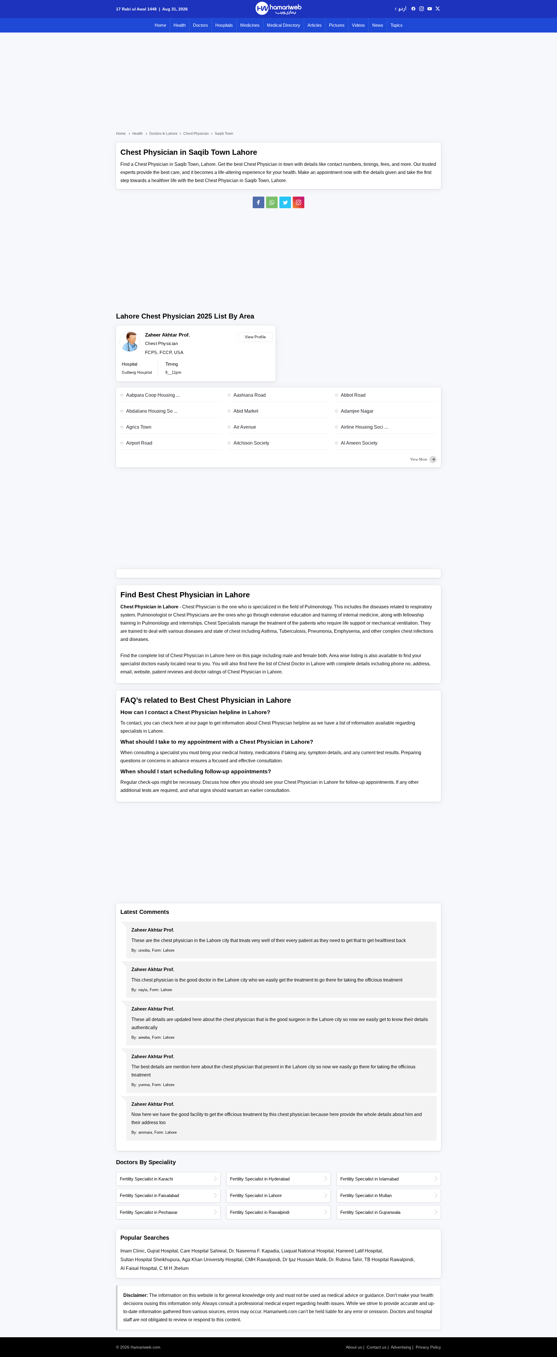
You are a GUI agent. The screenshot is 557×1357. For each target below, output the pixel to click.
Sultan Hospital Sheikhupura (150, 1259)
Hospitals (224, 25)
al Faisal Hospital (138, 1268)
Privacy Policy (428, 1347)
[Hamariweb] (278, 9)
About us (354, 1347)
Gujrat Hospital (162, 1250)
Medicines (250, 25)
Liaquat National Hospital (307, 1250)
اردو (402, 9)
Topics (396, 25)
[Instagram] (421, 9)
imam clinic (132, 1250)
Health (179, 25)
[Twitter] (285, 202)
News (377, 25)
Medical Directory (283, 25)
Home (160, 25)
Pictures (337, 25)
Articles (315, 25)
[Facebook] (258, 202)
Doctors (200, 25)
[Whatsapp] (272, 202)
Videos (358, 25)
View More (419, 459)
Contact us (376, 1347)
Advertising (401, 1347)
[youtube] (430, 9)
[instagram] (298, 202)
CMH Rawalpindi (262, 1259)
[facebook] (413, 9)
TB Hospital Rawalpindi (388, 1259)
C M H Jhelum (174, 1268)
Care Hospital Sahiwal (203, 1250)
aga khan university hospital (212, 1259)
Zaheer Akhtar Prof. (167, 335)
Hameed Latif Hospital (359, 1250)
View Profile (255, 337)
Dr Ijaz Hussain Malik (304, 1259)
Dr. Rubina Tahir (345, 1259)
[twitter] (437, 9)
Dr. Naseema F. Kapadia (254, 1250)
